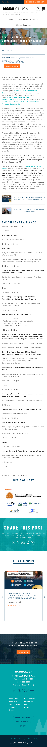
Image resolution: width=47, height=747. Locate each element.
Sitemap (22, 739)
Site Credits (12, 739)
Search (38, 10)
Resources (28, 701)
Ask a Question (22, 722)
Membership (14, 698)
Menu (43, 10)
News (26, 707)
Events (10, 20)
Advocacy (13, 701)
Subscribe (11, 66)
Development (30, 698)
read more (13, 605)
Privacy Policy (33, 739)
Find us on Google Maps (22, 685)
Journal (12, 707)
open (29, 93)
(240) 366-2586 (23, 682)
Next (44, 597)
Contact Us (22, 726)
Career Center (15, 704)
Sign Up (22, 652)
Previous (2, 597)
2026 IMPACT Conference (29, 20)
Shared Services (23, 25)
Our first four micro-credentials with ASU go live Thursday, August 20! (22, 596)
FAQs (26, 704)
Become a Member (22, 718)
